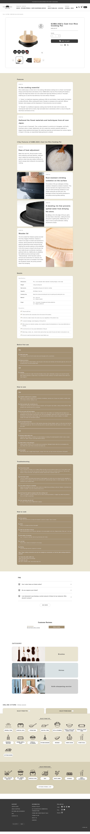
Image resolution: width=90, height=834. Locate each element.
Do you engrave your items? (30, 590)
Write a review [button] (56, 627)
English (22, 823)
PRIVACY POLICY (36, 806)
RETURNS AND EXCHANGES (18, 811)
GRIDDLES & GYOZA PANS (81, 730)
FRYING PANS (33, 730)
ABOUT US (34, 817)
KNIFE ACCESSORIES (81, 778)
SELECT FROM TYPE (22, 711)
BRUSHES (57, 742)
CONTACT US (15, 815)
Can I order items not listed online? (32, 584)
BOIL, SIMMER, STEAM (20, 778)
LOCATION (60, 8)
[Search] (79, 7)
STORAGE (69, 778)
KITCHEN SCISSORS (44, 742)
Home (4, 14)
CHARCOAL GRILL (20, 730)
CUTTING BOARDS (8, 755)
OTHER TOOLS (81, 742)
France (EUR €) (15, 823)
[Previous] (13, 60)
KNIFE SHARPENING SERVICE (38, 8)
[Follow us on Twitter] (64, 806)
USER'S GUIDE (15, 806)
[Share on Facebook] (65, 45)
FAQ (13, 813)
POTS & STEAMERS (57, 730)
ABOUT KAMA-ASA (52, 8)
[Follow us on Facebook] (62, 806)
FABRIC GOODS (69, 742)
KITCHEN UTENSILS (26, 8)
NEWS (72, 8)
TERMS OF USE (35, 815)
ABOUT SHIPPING (16, 808)
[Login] (76, 7)
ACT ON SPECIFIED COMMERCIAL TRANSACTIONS (40, 809)
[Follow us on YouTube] (69, 806)
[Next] (43, 60)
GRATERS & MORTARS (8, 742)
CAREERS (34, 820)
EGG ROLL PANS (45, 730)
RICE (45, 778)
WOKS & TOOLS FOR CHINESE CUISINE (69, 730)
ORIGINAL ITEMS (8, 730)
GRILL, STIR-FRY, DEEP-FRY (8, 778)
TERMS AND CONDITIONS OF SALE (40, 813)
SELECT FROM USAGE (65, 711)
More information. (55, 1)
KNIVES (18, 8)
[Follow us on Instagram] (66, 806)
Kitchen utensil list (45, 786)
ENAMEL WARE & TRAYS (20, 742)
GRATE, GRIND (57, 778)
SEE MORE (45, 605)
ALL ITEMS (7, 14)
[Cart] (81, 7)
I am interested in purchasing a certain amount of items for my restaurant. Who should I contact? (44, 597)
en (85, 7)
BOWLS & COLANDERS (33, 742)
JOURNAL (67, 8)
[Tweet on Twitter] (68, 45)
